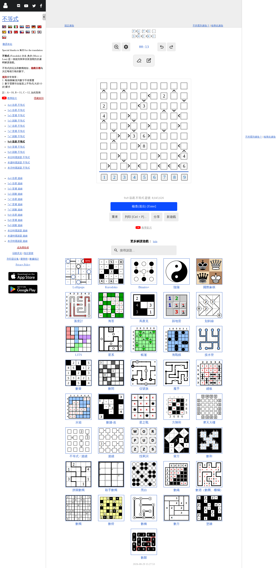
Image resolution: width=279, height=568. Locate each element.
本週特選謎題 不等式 (19, 162)
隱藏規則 (39, 98)
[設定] (126, 47)
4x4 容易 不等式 (16, 105)
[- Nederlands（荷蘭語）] (28, 28)
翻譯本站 (7, 44)
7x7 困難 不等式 (16, 136)
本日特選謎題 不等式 (19, 157)
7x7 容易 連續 (15, 199)
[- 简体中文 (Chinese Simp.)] (39, 28)
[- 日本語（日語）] (34, 33)
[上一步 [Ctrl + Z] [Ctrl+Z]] (161, 47)
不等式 (10, 19)
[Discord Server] (19, 6)
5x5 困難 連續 (15, 194)
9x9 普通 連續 (15, 220)
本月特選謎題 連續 (17, 241)
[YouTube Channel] (27, 6)
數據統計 (34, 259)
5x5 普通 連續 (15, 188)
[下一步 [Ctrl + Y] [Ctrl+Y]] (171, 47)
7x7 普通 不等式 (16, 131)
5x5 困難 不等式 (16, 120)
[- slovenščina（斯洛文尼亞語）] (28, 33)
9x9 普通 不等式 (16, 146)
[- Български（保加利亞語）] (10, 28)
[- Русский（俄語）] (22, 28)
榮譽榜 (24, 259)
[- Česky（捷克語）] (22, 33)
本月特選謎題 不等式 (19, 167)
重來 (115, 216)
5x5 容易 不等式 (16, 110)
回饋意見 (17, 253)
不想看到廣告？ (201, 25)
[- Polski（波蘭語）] (4, 38)
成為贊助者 (23, 247)
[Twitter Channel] (34, 6)
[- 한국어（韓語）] (39, 33)
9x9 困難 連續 (15, 225)
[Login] (5, 6)
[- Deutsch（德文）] (34, 28)
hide (155, 241)
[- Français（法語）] (10, 33)
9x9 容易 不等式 (16, 141)
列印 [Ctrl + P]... (136, 216)
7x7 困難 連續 (15, 209)
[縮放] (116, 47)
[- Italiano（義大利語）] (16, 28)
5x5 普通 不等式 (16, 115)
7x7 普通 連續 (15, 204)
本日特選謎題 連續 (17, 230)
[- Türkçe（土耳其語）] (16, 33)
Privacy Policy (23, 264)
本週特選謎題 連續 (17, 235)
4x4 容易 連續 (15, 178)
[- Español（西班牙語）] (4, 33)
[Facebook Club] (42, 6)
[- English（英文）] (4, 28)
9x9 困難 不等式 (16, 152)
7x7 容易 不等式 (16, 126)
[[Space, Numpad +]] (148, 60)
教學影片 (12, 98)
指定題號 (28, 253)
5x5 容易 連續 (15, 183)
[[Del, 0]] (139, 60)
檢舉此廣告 (217, 25)
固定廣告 (69, 25)
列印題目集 (13, 259)
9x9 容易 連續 (15, 214)
